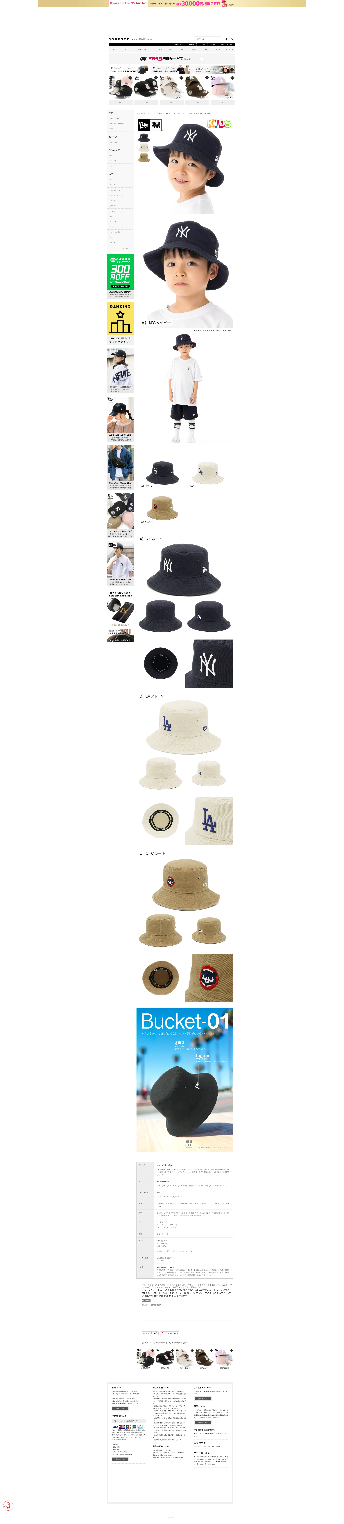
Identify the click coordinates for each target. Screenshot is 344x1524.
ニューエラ (113, 161)
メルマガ (202, 44)
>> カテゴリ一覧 (125, 248)
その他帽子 (113, 206)
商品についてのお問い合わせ (155, 1343)
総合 (111, 155)
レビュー (212, 44)
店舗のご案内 (179, 44)
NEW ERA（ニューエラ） (170, 113)
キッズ (218, 49)
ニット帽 (112, 200)
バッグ (194, 49)
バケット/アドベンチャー (142, 49)
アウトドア (182, 49)
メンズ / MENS (114, 118)
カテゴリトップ (143, 113)
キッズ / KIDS (114, 128)
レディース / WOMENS (117, 123)
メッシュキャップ (115, 190)
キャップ (126, 49)
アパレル (159, 49)
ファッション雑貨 (115, 232)
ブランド (154, 113)
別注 (114, 49)
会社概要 (191, 44)
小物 (206, 49)
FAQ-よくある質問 (226, 44)
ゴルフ (171, 49)
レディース (229, 49)
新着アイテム (114, 142)
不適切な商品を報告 (180, 1343)
